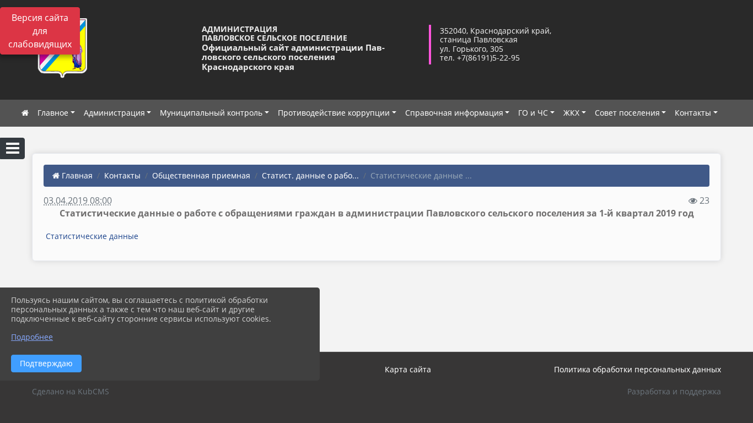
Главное (52, 112)
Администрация (114, 112)
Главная (76, 175)
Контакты (693, 112)
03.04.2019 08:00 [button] (78, 200)
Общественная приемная (201, 175)
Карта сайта (408, 369)
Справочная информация (454, 112)
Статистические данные (92, 236)
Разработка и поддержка (674, 391)
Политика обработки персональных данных (637, 369)
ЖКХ (571, 112)
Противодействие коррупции (334, 112)
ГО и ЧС (533, 112)
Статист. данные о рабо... (310, 175)
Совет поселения (627, 112)
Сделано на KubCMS (70, 391)
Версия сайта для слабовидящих (40, 31)
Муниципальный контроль (211, 112)
